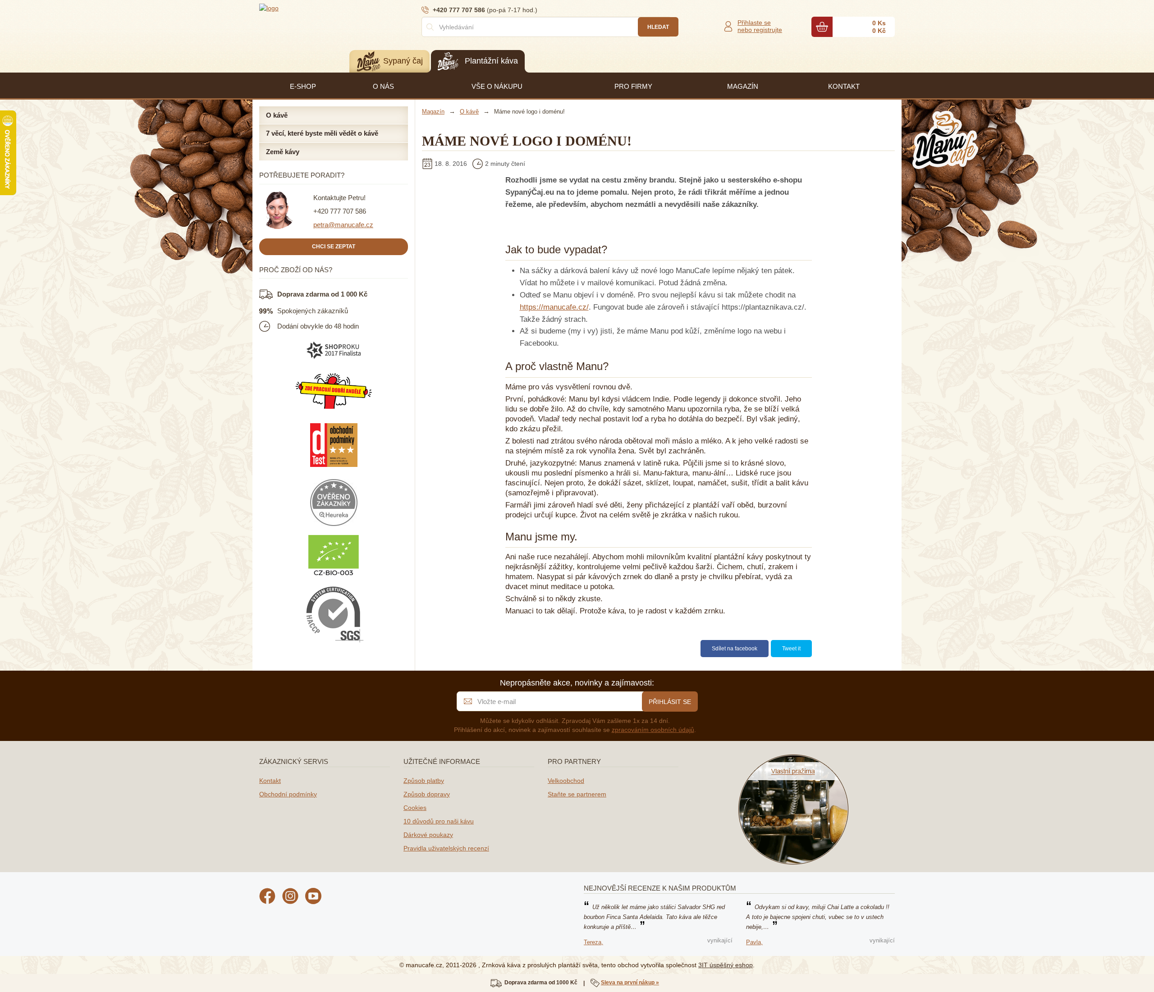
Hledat (658, 27)
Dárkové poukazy (428, 834)
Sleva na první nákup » (630, 982)
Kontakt (270, 780)
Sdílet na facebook (734, 648)
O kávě (277, 115)
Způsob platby (423, 780)
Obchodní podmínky (288, 794)
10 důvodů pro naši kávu (438, 821)
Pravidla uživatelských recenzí (446, 848)
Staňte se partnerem (577, 794)
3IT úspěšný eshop (725, 965)
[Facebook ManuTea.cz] (267, 897)
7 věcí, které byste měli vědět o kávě (322, 133)
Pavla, (754, 942)
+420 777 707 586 (339, 211)
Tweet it (791, 648)
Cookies (414, 807)
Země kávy (282, 151)
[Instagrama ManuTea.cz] (290, 897)
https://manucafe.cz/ (554, 307)
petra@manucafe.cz (343, 225)
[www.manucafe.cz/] (313, 7)
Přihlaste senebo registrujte (759, 26)
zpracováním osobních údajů (653, 729)
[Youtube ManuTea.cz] (313, 897)
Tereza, (593, 942)
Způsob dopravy (426, 794)
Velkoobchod (566, 780)
